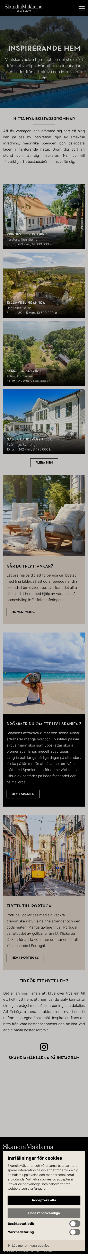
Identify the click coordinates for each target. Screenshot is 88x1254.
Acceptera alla (44, 1200)
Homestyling (23, 612)
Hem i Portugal (25, 958)
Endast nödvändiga (44, 1213)
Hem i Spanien (23, 794)
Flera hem (44, 462)
